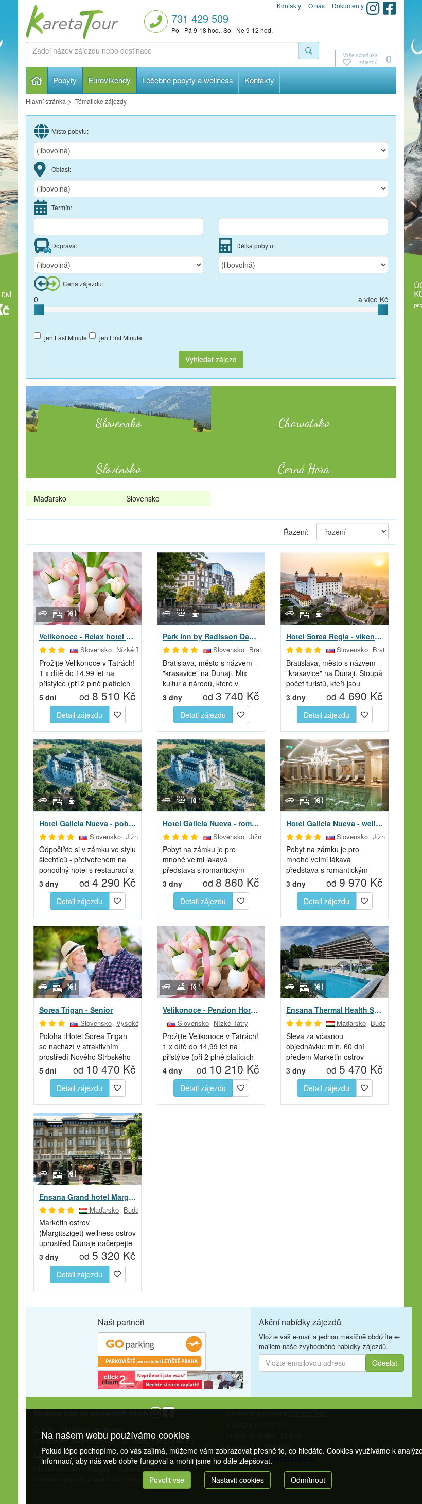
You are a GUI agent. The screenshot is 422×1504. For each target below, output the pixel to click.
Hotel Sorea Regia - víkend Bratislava (334, 636)
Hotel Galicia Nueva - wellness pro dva (334, 823)
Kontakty (259, 80)
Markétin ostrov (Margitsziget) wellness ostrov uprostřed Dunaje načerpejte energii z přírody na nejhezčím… (87, 1232)
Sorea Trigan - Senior (76, 1010)
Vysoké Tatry (136, 1023)
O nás (316, 5)
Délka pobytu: (255, 245)
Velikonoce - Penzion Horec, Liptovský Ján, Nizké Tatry (211, 1010)
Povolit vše (166, 1480)
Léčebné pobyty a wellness (187, 80)
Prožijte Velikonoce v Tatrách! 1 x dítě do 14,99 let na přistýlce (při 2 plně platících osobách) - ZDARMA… (87, 673)
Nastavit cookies (237, 1480)
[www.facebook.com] (389, 8)
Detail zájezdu (79, 715)
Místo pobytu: (70, 131)
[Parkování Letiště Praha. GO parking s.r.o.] (152, 1350)
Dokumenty (348, 5)
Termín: (61, 207)
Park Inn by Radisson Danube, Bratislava (211, 636)
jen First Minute (120, 337)
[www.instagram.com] (373, 8)
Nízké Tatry (133, 649)
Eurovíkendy (109, 80)
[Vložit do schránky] (117, 713)
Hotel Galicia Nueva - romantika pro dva (211, 823)
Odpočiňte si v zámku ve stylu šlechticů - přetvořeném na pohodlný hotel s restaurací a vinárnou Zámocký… (87, 859)
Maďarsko (50, 498)
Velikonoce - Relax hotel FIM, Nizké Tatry (87, 636)
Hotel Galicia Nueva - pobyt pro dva (87, 823)
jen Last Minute (65, 337)
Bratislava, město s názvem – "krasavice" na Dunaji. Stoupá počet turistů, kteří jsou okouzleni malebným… (334, 673)
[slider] (39, 309)
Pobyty (65, 80)
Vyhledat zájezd (211, 359)
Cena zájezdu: (83, 283)
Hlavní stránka (36, 80)
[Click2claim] (170, 1379)
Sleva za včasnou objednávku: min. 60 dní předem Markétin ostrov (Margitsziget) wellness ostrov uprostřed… (334, 1046)
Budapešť (385, 1023)
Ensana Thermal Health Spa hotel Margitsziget (334, 1010)
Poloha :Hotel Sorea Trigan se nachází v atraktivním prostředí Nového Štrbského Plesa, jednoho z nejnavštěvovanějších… (85, 1046)
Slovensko (143, 498)
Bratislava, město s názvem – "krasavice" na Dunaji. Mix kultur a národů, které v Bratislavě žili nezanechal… (210, 673)
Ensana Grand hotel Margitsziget (87, 1196)
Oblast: (61, 169)
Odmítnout (308, 1480)
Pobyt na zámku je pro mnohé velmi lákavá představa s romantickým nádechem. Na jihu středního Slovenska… (210, 859)
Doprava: (64, 245)
